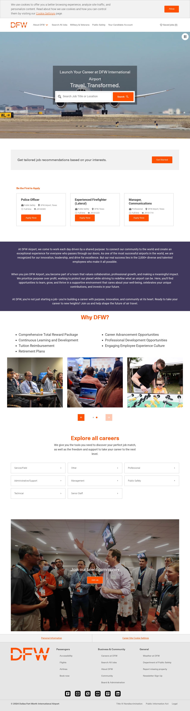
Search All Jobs (59, 24)
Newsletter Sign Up (152, 675)
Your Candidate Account (120, 24)
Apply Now (31, 217)
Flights (63, 662)
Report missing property (155, 669)
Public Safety (98, 24)
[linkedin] (118, 693)
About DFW (107, 669)
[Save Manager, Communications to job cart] (167, 200)
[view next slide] (109, 417)
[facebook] (68, 693)
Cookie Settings (45, 13)
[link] (95, 580)
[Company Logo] (19, 24)
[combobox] (84, 96)
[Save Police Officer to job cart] (59, 200)
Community (107, 675)
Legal (174, 703)
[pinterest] (108, 693)
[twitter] (88, 693)
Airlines (63, 669)
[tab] (93, 417)
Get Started (162, 159)
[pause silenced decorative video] (185, 36)
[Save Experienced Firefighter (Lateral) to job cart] (113, 200)
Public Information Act (157, 703)
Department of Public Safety (157, 662)
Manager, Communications (140, 201)
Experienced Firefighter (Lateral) (91, 201)
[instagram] (78, 693)
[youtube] (98, 693)
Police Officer (30, 199)
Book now (64, 675)
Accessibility (66, 655)
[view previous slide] (81, 417)
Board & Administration (113, 682)
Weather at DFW (151, 655)
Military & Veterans (79, 24)
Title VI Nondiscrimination (129, 703)
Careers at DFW (109, 655)
